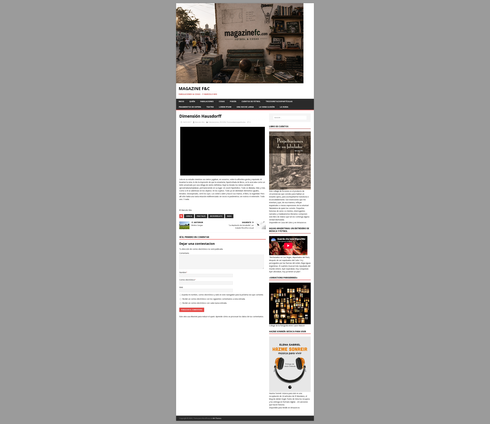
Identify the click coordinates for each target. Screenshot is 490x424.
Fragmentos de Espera (190, 107)
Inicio (181, 101)
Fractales (201, 216)
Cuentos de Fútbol (251, 101)
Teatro (210, 107)
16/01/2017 (187, 122)
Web (181, 287)
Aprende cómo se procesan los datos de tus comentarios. (240, 316)
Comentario (184, 253)
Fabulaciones (207, 101)
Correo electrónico (187, 280)
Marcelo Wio (200, 122)
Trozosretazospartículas (279, 101)
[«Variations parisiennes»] (290, 322)
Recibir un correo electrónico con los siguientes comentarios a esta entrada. (213, 299)
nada (229, 216)
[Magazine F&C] (239, 82)
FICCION (223, 122)
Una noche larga (245, 107)
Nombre (182, 272)
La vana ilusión (267, 107)
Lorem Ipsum (225, 107)
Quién (192, 101)
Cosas (222, 101)
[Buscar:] (290, 117)
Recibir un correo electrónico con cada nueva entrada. (204, 303)
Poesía (233, 101)
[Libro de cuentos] (290, 188)
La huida (284, 107)
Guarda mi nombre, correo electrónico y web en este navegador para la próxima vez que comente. (223, 294)
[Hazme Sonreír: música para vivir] (290, 390)
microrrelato (216, 216)
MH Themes (217, 418)
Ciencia (189, 216)
